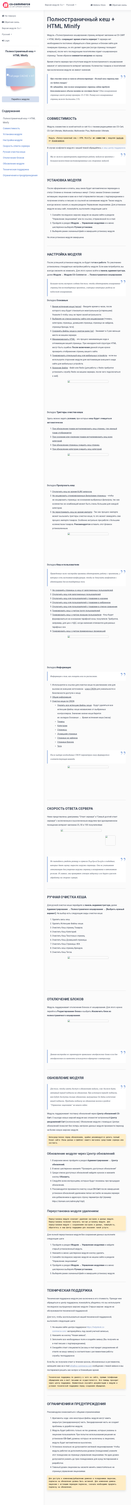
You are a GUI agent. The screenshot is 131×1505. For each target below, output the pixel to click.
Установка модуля (12, 134)
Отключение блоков (13, 157)
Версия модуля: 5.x (54, 5)
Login (6, 40)
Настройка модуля (12, 140)
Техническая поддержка (16, 169)
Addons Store (99, 5)
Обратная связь (119, 5)
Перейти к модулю (20, 99)
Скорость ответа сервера (16, 146)
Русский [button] (70, 5)
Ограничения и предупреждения (20, 175)
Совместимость (11, 128)
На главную (10, 16)
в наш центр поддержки (113, 148)
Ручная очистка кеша (14, 152)
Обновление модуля (13, 163)
